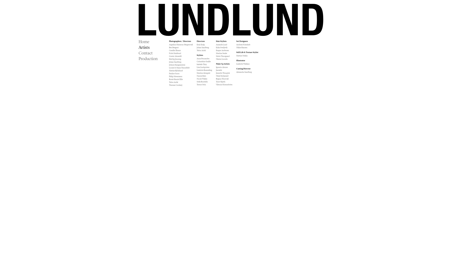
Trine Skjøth (220, 82)
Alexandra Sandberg (244, 72)
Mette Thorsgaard (223, 56)
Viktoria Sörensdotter (224, 84)
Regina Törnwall (222, 79)
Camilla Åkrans (175, 50)
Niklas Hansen (241, 47)
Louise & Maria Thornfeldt (179, 68)
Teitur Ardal (173, 82)
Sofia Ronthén (202, 82)
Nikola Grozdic (222, 59)
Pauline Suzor (174, 73)
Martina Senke (221, 53)
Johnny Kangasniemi (177, 65)
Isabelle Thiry (202, 64)
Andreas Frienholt (243, 44)
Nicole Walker (202, 79)
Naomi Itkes (201, 76)
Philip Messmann (175, 76)
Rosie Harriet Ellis (176, 79)
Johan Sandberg (175, 62)
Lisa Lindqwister (203, 67)
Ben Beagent (174, 47)
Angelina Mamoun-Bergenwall (181, 44)
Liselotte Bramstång (204, 70)
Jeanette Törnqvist (223, 73)
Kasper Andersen (222, 50)
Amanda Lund (221, 44)
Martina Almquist (203, 73)
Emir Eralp (201, 44)
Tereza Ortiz (201, 84)
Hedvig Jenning (175, 59)
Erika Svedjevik (221, 47)
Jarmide (219, 70)
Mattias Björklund (176, 70)
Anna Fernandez (203, 58)
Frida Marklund (175, 53)
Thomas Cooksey (175, 85)
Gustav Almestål (175, 56)
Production (148, 59)
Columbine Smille (204, 61)
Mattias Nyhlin (242, 56)
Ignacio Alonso (222, 67)
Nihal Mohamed (222, 76)
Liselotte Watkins (243, 64)
